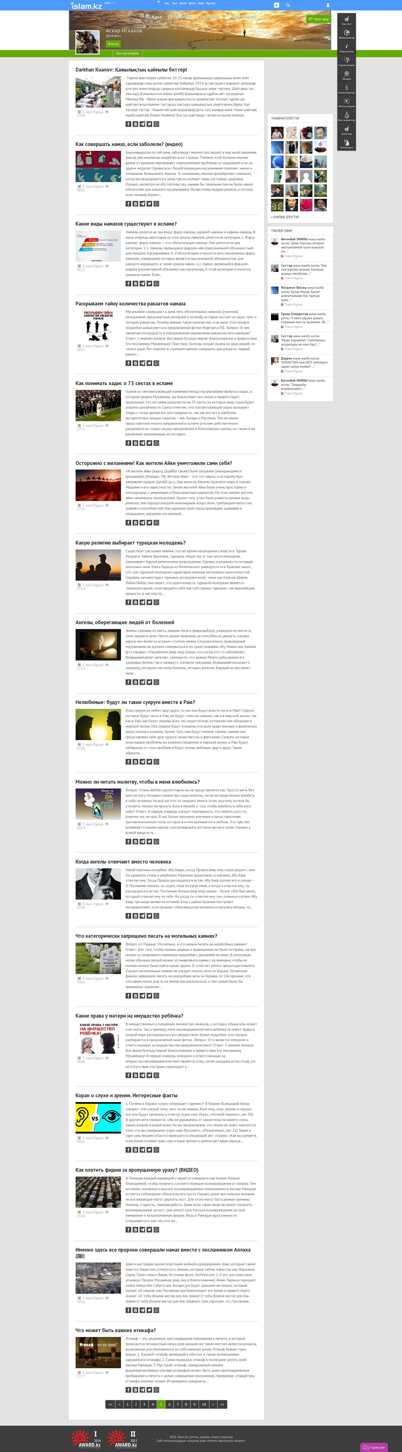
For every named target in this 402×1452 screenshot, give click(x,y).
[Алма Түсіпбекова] (320, 190)
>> (222, 1404)
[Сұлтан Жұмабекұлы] (277, 162)
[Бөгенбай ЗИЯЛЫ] (320, 147)
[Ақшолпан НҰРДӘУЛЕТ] (291, 133)
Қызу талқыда (243, 16)
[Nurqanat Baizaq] (277, 147)
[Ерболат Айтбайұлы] (291, 147)
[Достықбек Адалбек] (320, 205)
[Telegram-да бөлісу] (142, 124)
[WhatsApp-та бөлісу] (156, 124)
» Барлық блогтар (285, 217)
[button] (374, 1447)
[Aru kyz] (277, 176)
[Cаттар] (291, 190)
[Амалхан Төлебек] (277, 190)
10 (204, 1404)
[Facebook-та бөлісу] (128, 124)
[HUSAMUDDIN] (277, 205)
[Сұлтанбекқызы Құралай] (320, 162)
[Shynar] (306, 133)
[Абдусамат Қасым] (277, 133)
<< (110, 1404)
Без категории (127, 53)
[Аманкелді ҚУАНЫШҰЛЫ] (291, 176)
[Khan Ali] (306, 162)
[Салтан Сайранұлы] (291, 162)
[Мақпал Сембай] (306, 205)
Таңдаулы (182, 16)
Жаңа (156, 16)
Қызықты (211, 16)
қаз (107, 2)
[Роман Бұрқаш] (291, 205)
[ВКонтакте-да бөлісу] (135, 124)
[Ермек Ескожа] (306, 176)
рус (113, 2)
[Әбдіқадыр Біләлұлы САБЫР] (320, 133)
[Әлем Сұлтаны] (306, 190)
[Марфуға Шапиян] (306, 147)
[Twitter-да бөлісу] (149, 124)
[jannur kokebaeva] (320, 176)
